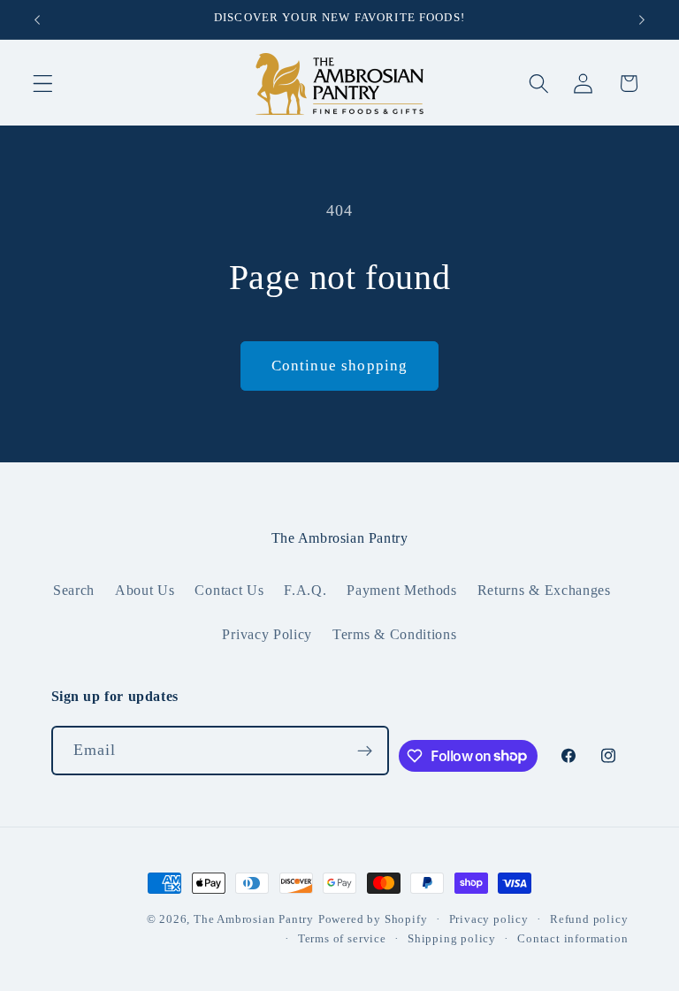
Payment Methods (401, 590)
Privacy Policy (267, 634)
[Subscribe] (364, 750)
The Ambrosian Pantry (254, 919)
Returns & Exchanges (544, 590)
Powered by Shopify (373, 919)
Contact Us (229, 590)
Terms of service (342, 939)
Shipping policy (452, 939)
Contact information (572, 939)
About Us (145, 590)
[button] (42, 83)
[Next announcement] (641, 19)
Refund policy (589, 919)
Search (74, 590)
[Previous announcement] (37, 19)
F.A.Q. (305, 590)
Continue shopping (339, 365)
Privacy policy (489, 919)
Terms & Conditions (394, 634)
